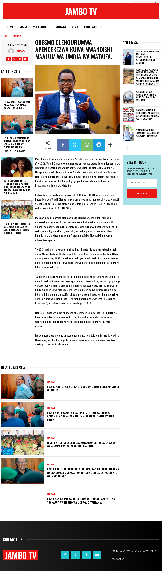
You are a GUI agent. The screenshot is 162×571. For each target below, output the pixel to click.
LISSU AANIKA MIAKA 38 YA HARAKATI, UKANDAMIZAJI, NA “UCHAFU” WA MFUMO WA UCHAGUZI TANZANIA (81, 500)
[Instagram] (14, 59)
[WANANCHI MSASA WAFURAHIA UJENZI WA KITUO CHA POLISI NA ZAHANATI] (128, 96)
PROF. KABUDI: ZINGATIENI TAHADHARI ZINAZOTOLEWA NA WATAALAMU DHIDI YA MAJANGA (147, 57)
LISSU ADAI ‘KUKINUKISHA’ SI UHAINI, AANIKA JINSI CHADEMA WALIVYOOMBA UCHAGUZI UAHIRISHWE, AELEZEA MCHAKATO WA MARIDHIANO (83, 472)
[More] (111, 145)
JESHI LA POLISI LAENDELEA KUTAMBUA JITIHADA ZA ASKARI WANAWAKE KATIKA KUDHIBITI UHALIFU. (16, 228)
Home (6, 36)
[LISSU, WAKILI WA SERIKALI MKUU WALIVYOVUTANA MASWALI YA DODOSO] (17, 87)
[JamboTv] (12, 51)
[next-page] (131, 148)
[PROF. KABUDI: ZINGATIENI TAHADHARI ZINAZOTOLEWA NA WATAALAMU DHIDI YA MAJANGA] (128, 57)
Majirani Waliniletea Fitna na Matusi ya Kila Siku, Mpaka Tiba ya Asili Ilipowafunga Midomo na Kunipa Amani (16, 187)
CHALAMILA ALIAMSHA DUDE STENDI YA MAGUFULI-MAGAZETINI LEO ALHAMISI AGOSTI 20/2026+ (148, 114)
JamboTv (20, 51)
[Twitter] (19, 59)
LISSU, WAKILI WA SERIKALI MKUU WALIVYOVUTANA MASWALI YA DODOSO (16, 104)
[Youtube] (25, 59)
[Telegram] (99, 145)
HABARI (17, 36)
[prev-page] (125, 148)
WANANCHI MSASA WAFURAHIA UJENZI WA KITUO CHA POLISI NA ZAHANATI (146, 96)
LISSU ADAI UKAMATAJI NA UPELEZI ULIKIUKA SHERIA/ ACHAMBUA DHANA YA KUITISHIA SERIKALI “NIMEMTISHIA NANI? (16, 144)
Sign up (142, 193)
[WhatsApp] (87, 145)
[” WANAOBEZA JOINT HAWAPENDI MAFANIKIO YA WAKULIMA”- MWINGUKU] (128, 133)
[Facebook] (8, 59)
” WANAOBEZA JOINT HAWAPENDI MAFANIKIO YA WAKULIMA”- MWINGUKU (147, 132)
